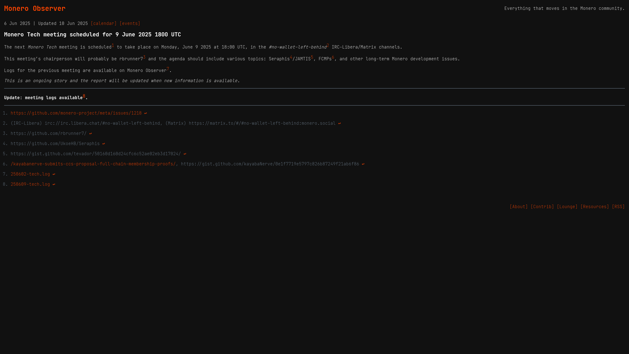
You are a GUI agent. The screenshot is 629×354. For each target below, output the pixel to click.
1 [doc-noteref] (113, 45)
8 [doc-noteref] (84, 96)
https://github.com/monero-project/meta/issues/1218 (76, 113)
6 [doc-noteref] (333, 57)
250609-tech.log (30, 184)
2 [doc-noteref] (327, 45)
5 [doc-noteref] (312, 57)
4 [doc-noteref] (291, 57)
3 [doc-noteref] (144, 57)
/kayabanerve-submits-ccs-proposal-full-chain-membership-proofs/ (93, 164)
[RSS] (618, 206)
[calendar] (104, 23)
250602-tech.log (30, 174)
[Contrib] (542, 206)
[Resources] (594, 206)
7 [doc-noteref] (168, 68)
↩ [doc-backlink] (145, 113)
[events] (129, 23)
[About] (519, 206)
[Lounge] (567, 206)
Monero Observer (35, 8)
